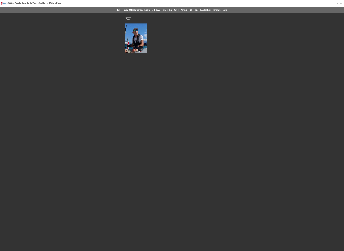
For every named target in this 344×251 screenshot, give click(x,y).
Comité (176, 9)
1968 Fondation (205, 9)
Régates (147, 9)
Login (340, 3)
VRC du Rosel (168, 9)
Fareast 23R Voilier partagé (133, 9)
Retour (128, 19)
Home (119, 9)
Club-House (194, 9)
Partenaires (217, 9)
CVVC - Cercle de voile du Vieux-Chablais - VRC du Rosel (34, 3)
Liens (225, 9)
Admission (184, 9)
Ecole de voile (156, 9)
